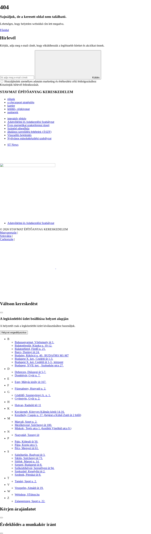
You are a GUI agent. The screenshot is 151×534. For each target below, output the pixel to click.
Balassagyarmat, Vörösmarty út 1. (34, 342)
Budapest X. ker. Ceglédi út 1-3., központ (39, 362)
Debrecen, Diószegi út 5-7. (30, 372)
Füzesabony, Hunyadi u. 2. (30, 388)
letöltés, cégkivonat (18, 109)
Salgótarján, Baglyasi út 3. (30, 454)
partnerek (12, 112)
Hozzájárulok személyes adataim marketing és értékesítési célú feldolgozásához (50, 81)
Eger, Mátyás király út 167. (30, 382)
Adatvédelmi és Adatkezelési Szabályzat (30, 121)
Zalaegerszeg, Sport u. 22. (30, 501)
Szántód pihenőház (18, 128)
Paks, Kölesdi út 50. (26, 441)
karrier (11, 105)
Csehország (6, 239)
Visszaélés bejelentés (19, 135)
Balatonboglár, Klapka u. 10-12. (33, 345)
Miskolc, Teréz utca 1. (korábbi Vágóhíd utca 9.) (43, 428)
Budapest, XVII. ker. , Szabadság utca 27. (39, 365)
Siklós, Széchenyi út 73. (29, 458)
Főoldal (4, 30)
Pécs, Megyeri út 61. (27, 448)
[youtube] (27, 295)
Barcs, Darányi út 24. (27, 352)
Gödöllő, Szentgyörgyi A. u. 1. (33, 395)
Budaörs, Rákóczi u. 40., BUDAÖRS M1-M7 (42, 355)
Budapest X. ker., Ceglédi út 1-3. (34, 358)
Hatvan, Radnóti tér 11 (28, 405)
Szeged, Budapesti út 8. (28, 464)
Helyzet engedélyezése (13, 332)
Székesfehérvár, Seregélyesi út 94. (34, 468)
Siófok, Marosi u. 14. (27, 461)
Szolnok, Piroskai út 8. (28, 474)
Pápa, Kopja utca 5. (26, 444)
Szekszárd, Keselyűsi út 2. (30, 471)
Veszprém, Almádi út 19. (29, 487)
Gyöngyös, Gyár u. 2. (27, 398)
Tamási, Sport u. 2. (26, 481)
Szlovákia (5, 235)
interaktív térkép (16, 118)
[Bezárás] (1, 312)
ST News (12, 144)
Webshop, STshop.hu (27, 494)
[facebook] (28, 267)
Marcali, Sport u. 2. (26, 421)
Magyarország (8, 232)
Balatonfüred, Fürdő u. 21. (30, 348)
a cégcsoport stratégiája (20, 102)
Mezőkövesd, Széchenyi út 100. (33, 425)
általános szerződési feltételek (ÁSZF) (29, 131)
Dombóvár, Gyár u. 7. (27, 375)
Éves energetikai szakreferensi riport (28, 125)
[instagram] (83, 267)
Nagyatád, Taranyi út (27, 435)
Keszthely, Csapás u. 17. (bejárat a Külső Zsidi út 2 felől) (48, 415)
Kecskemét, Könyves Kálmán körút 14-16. (40, 411)
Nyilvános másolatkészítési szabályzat (29, 138)
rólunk (11, 99)
